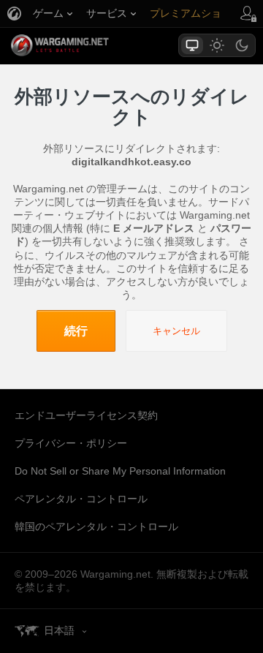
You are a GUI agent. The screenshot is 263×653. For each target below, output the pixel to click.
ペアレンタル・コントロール (81, 499)
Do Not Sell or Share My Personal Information (120, 471)
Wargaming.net (85, 45)
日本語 (59, 630)
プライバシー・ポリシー (71, 443)
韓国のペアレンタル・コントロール (96, 526)
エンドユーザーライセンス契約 (86, 415)
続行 (76, 331)
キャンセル (176, 330)
